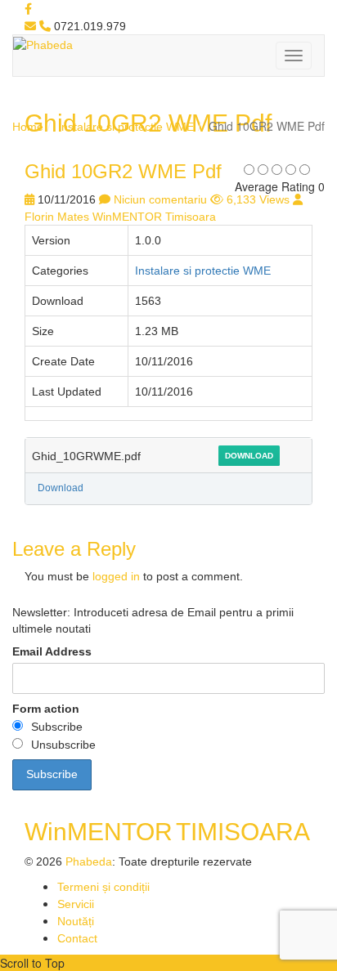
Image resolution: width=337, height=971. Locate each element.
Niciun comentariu (160, 199)
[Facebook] (28, 9)
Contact (77, 938)
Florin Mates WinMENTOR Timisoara (120, 216)
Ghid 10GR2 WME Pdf (123, 171)
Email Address (52, 651)
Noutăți (75, 921)
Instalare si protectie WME (126, 126)
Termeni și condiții (103, 886)
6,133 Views (258, 199)
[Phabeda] (43, 44)
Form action (45, 708)
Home (27, 126)
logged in (116, 576)
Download (249, 455)
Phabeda (88, 861)
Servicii (75, 904)
